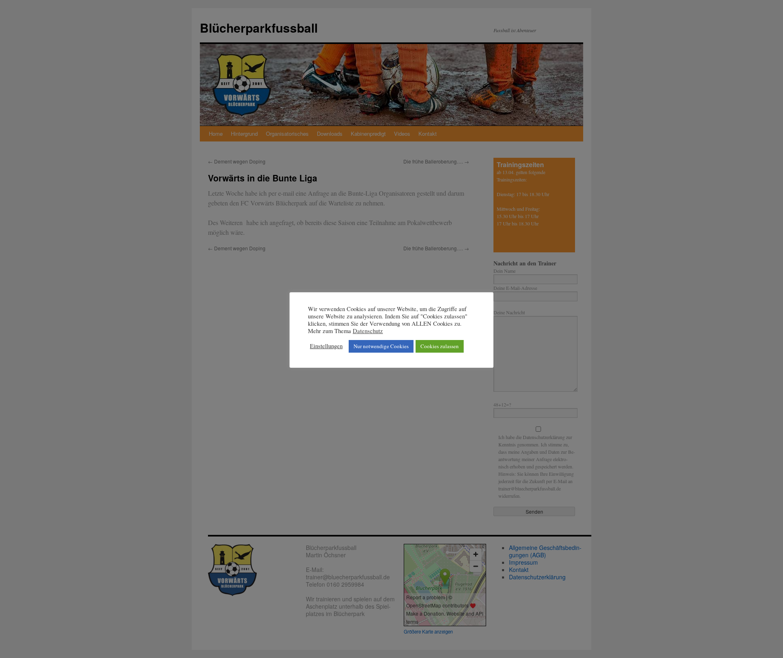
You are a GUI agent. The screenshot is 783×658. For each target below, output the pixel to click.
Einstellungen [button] (326, 346)
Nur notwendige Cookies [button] (381, 346)
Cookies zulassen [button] (439, 346)
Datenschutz (368, 331)
